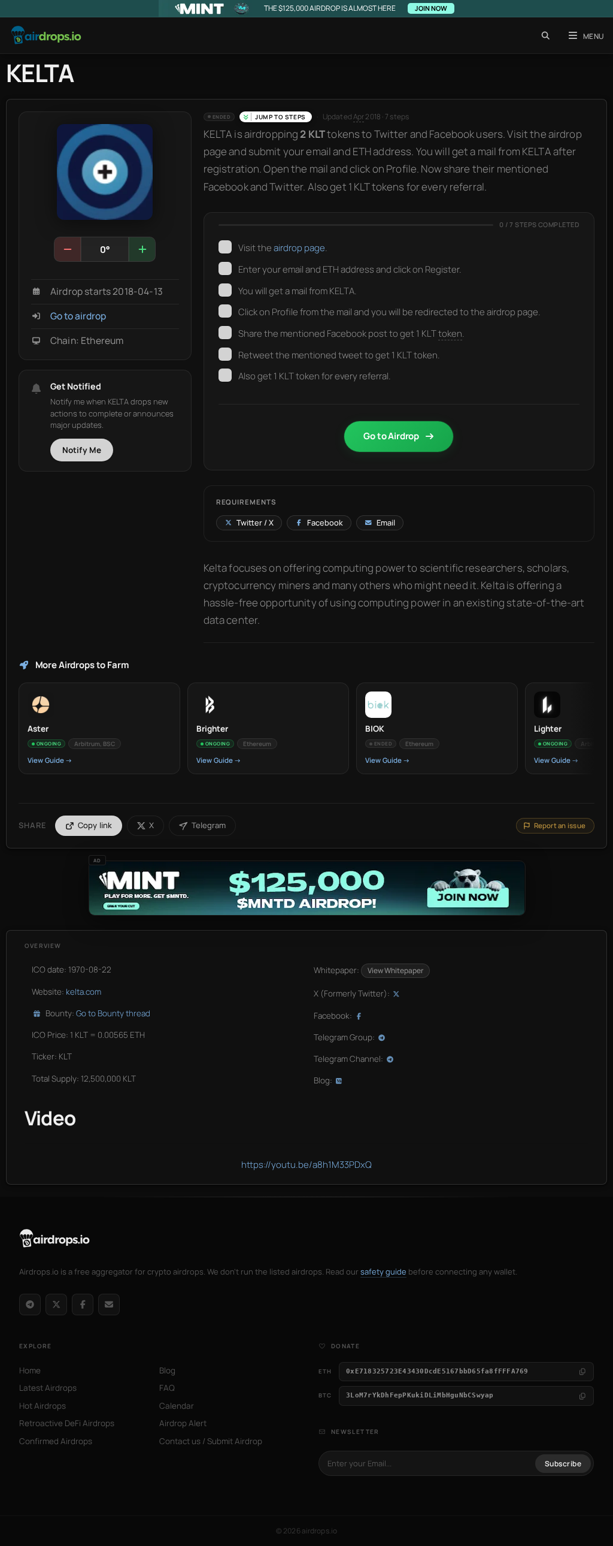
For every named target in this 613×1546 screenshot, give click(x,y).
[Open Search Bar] (546, 35)
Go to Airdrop (391, 436)
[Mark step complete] (225, 246)
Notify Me (82, 450)
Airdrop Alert (183, 1423)
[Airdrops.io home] (54, 1238)
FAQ (167, 1387)
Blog (167, 1370)
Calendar (176, 1405)
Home (30, 1370)
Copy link (95, 825)
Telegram (209, 825)
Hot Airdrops (42, 1405)
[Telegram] (30, 1304)
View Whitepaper (395, 970)
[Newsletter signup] (109, 1304)
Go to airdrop (78, 316)
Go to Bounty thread (113, 1013)
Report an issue (559, 825)
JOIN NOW (431, 8)
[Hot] (142, 249)
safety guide (383, 1271)
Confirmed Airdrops (55, 1441)
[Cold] (67, 249)
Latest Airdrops (48, 1387)
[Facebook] (82, 1304)
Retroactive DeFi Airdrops (66, 1423)
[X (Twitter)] (56, 1304)
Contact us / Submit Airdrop (210, 1441)
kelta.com (83, 991)
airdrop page (299, 247)
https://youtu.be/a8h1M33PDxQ (306, 1164)
